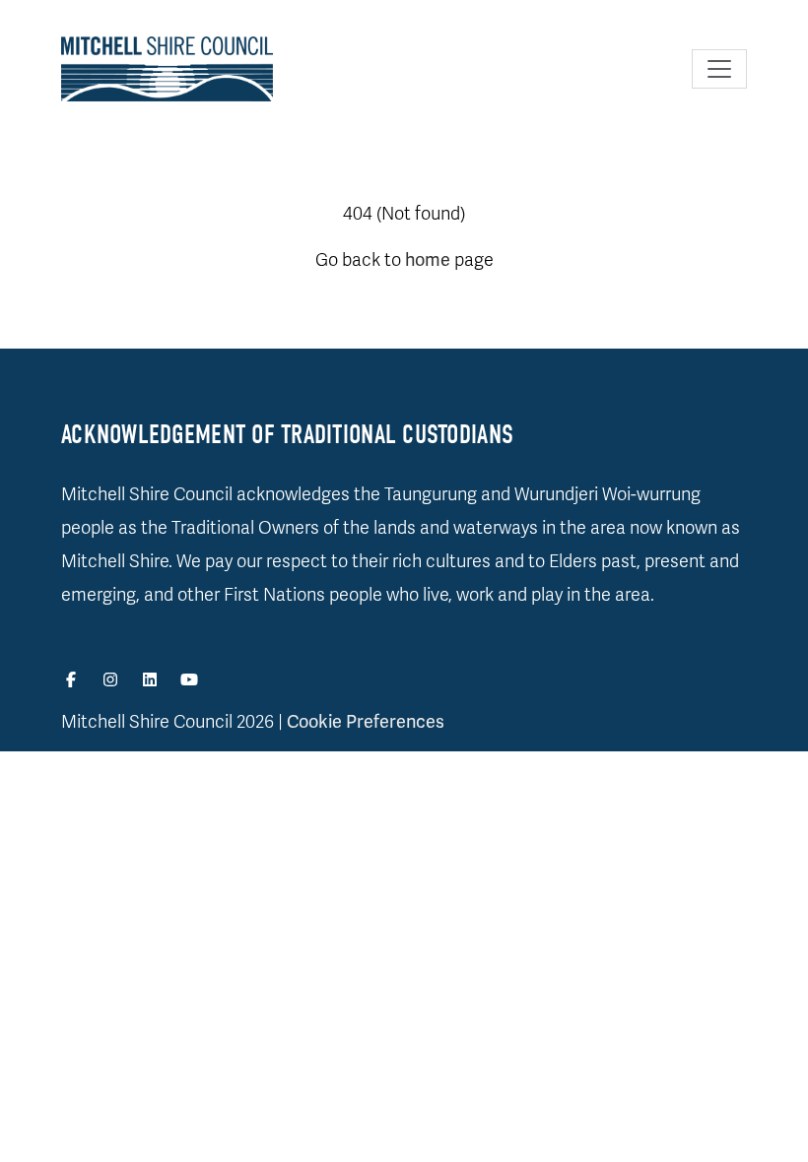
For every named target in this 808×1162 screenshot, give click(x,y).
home (427, 260)
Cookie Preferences (365, 722)
